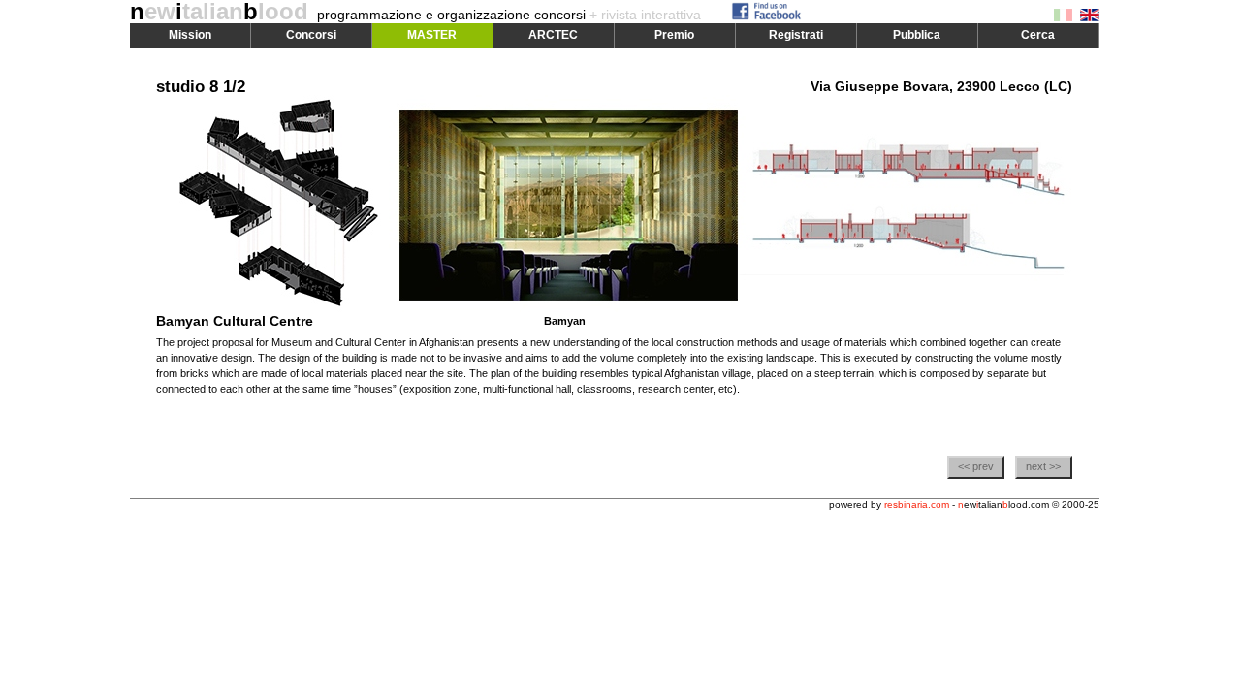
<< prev (976, 466)
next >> (1043, 466)
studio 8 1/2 (200, 87)
